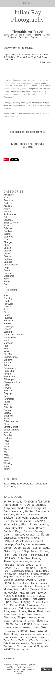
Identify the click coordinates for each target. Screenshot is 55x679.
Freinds (20, 565)
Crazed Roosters (35, 544)
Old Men (8, 354)
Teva (28, 57)
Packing (37, 35)
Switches (26, 627)
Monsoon (8, 343)
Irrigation (8, 576)
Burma (7, 234)
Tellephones (9, 631)
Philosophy (9, 379)
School (21, 614)
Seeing (7, 410)
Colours (8, 253)
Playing (7, 387)
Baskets (9, 517)
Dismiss (46, 669)
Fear (6, 554)
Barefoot (34, 514)
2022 (6, 483)
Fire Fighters (10, 290)
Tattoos (35, 627)
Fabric (34, 551)
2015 (45, 483)
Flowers (9, 561)
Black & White (11, 222)
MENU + (27, 3)
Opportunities (11, 357)
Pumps (44, 605)
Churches (23, 537)
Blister (15, 524)
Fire (46, 554)
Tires (6, 637)
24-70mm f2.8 (12, 501)
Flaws (7, 295)
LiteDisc (12, 57)
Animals (8, 211)
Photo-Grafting (38, 599)
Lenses (45, 37)
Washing (25, 643)
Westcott (21, 57)
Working (8, 463)
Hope (46, 571)
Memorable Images (14, 334)
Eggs (46, 547)
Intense (7, 323)
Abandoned (11, 504)
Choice (7, 248)
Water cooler (9, 646)
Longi (34, 583)
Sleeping (8, 415)
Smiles (7, 418)
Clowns (35, 537)
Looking (8, 331)
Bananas (8, 220)
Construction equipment (29, 541)
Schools (8, 407)
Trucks (13, 640)
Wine (6, 460)
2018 (25, 483)
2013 (12, 486)
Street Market (11, 427)
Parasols (8, 200)
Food (6, 301)
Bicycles (39, 521)
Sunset (7, 432)
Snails (17, 624)
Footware (12, 37)
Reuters (42, 608)
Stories (37, 624)
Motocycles (11, 592)
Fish (6, 292)
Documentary (11, 264)
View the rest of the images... (19, 47)
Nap (6, 345)
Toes (21, 637)
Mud (22, 592)
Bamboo (21, 514)
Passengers (10, 368)
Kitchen (38, 576)
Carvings (39, 531)
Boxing (44, 524)
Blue (24, 524)
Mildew (8, 589)
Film (6, 287)
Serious (8, 413)
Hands (7, 315)
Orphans (8, 359)
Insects (34, 573)
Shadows (9, 617)
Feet (6, 284)
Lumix (12, 59)
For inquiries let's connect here (27, 131)
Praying (8, 393)
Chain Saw (18, 534)
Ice (14, 573)
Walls (6, 449)
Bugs (18, 531)
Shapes (22, 617)
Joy (16, 576)
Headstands (17, 571)
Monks (7, 340)
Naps (6, 197)
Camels (28, 531)
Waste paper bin (38, 643)
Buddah (8, 531)
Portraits (8, 203)
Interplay (44, 573)
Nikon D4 (13, 54)
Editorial (8, 273)
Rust (40, 611)
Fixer (27, 558)
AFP (22, 504)
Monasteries (10, 337)
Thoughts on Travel (27, 31)
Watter (7, 455)
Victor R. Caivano (11, 643)
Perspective (10, 376)
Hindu (38, 571)
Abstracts (9, 194)
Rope (31, 611)
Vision (7, 446)
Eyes (6, 278)
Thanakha (10, 634)
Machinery (17, 586)
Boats (7, 225)
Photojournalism (12, 382)
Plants (16, 602)
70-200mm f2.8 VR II (28, 54)
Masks (38, 586)
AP (44, 508)
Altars (7, 208)
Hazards (8, 317)
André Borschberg (29, 508)
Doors (7, 270)
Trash (41, 637)
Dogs (6, 267)
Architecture (10, 214)
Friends (7, 306)
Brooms (41, 528)
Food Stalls (22, 561)
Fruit (6, 309)
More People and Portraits (27, 143)
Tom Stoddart (31, 637)
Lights (42, 579)
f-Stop (25, 551)
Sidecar (31, 621)
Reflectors (23, 37)
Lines (7, 583)
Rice (6, 611)
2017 (32, 483)
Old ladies (18, 595)
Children (8, 245)
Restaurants (30, 608)
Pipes (6, 385)
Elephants (9, 276)
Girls (6, 312)
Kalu (22, 576)
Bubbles (8, 228)
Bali (5, 217)
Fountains (9, 565)
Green (7, 567)
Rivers (7, 401)
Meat (46, 586)
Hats (6, 571)
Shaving (32, 617)
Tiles (39, 634)
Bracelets (17, 528)
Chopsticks (10, 537)
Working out (22, 649)
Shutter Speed (19, 621)
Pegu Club (9, 371)
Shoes (41, 617)
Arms (7, 511)
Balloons (9, 514)
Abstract (8, 206)
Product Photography (29, 605)
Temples (8, 435)
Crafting (8, 259)
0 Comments (45, 62)
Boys (7, 527)
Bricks (30, 528)
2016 (38, 483)
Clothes (46, 35)
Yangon (7, 466)
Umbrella (46, 640)
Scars (13, 614)
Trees (6, 443)
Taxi (43, 627)
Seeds (29, 614)
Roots (22, 611)
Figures (23, 554)
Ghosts (30, 565)
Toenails (13, 637)
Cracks (7, 256)
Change (8, 242)
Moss (43, 589)
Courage (8, 544)
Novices (42, 592)
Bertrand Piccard (21, 521)
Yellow (7, 469)
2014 (6, 486)
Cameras (35, 37)
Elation (7, 551)
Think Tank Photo (39, 57)
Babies (29, 511)
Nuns (6, 351)
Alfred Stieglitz (36, 504)
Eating (37, 547)
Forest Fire (36, 561)
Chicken (30, 534)
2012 (19, 486)
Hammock (30, 567)
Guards (17, 568)
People (7, 373)
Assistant (17, 511)
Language (9, 326)
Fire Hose (10, 558)
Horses (7, 573)
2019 (19, 483)
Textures (8, 438)
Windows (8, 457)
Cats (6, 239)
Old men (31, 596)
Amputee (10, 508)
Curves (8, 547)
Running (8, 404)
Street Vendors (11, 429)
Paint (6, 365)
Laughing (8, 579)
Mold (24, 589)
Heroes (29, 571)
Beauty (34, 517)
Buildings (8, 231)
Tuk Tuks (22, 640)
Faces (7, 281)
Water (7, 452)
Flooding (8, 298)
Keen (6, 59)
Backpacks (42, 511)
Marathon (28, 586)
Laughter (19, 579)
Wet (36, 645)
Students (17, 627)
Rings (14, 611)
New (6, 348)
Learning (31, 579)
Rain (6, 396)
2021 (12, 483)
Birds (7, 524)
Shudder (7, 621)
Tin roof (46, 634)
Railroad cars (10, 608)
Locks (26, 583)
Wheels (44, 646)
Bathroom (22, 517)
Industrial (8, 320)
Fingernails (36, 554)
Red (20, 608)
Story (6, 424)
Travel (28, 35)
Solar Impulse (11, 421)
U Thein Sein (34, 640)
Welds (19, 646)
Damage (8, 262)
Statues (27, 623)
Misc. (16, 589)
